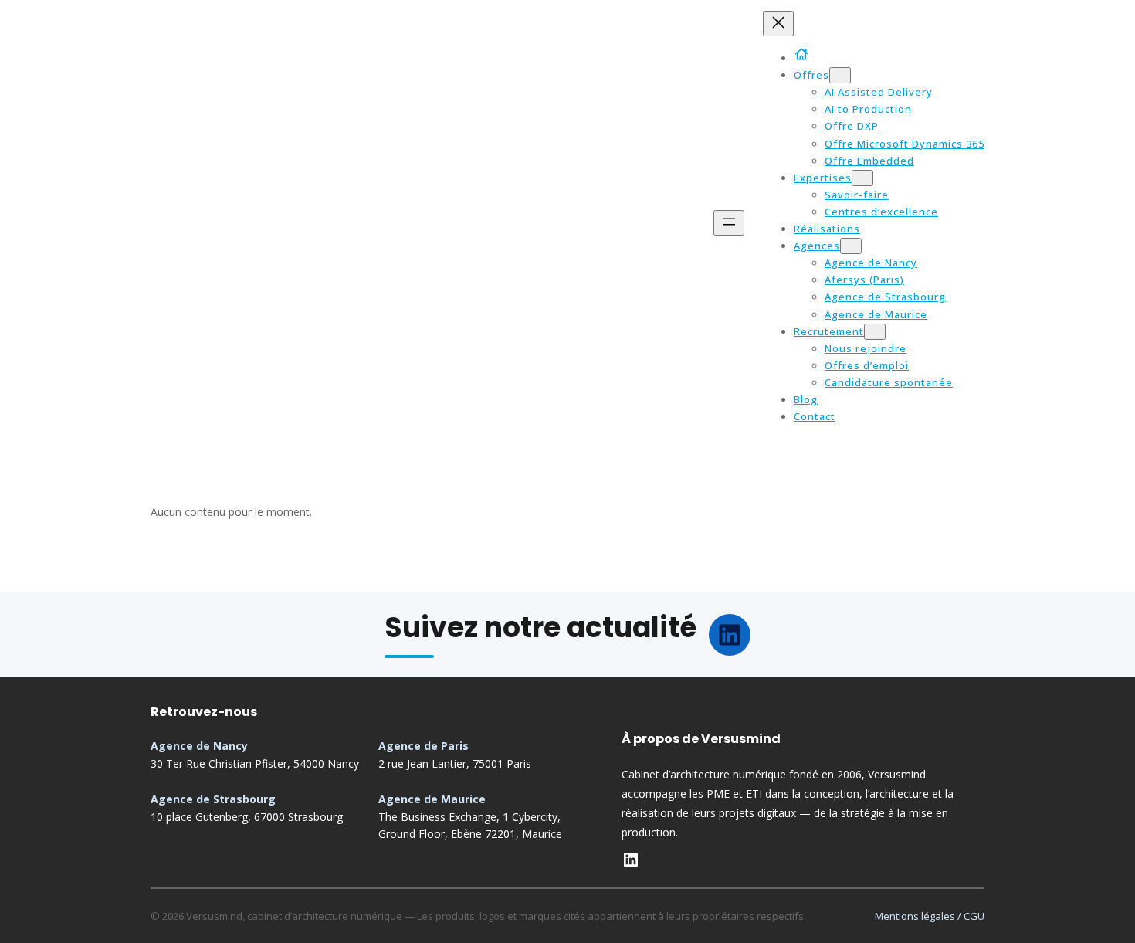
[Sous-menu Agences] (851, 246)
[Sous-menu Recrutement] (875, 332)
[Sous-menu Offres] (840, 75)
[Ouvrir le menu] (728, 223)
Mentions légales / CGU (929, 916)
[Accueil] (804, 54)
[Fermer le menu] (778, 23)
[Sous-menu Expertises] (862, 178)
